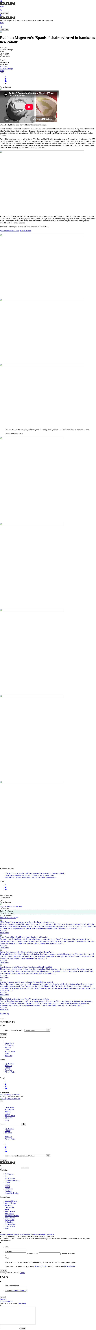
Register (3, 1299)
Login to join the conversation (11, 907)
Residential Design (12, 1216)
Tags (2, 6)
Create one (22, 1303)
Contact (7, 1068)
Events (7, 1187)
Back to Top (4, 1014)
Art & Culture (10, 1051)
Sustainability (10, 1220)
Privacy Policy (10, 1072)
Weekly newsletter (7, 1234)
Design (7, 1049)
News (2, 71)
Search (25, 1168)
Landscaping (9, 1207)
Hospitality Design (11, 1193)
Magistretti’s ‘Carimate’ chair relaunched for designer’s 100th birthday (30, 877)
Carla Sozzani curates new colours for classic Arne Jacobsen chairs (29, 875)
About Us (8, 1066)
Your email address (12, 1286)
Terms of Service (41, 1266)
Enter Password (32, 1254)
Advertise (8, 1070)
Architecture (9, 1045)
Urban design (10, 1226)
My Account (9, 1064)
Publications (9, 1214)
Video (7, 1054)
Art (6, 1176)
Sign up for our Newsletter (14, 1030)
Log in (22, 1273)
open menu (4, 13)
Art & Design (10, 1178)
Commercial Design (12, 1180)
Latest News (9, 1043)
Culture (7, 1182)
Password (8, 1251)
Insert (23, 1329)
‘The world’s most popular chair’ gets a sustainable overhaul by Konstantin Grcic (35, 873)
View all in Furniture (7, 918)
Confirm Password (68, 1254)
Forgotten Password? (19, 1290)
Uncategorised (10, 1224)
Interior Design (10, 1203)
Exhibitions (9, 1189)
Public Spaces (10, 1211)
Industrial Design (6, 69)
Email (7, 1247)
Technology (9, 1222)
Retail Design (10, 1218)
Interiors (8, 1047)
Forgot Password (6, 1301)
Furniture (3, 66)
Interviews (8, 1056)
